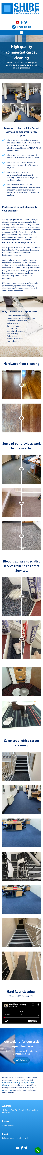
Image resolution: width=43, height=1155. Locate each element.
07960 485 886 (24, 27)
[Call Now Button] (38, 1150)
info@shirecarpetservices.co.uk (15, 1138)
